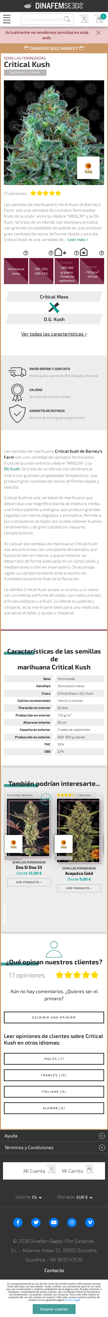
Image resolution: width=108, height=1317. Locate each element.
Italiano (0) (54, 1091)
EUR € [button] (82, 1197)
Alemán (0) (54, 1108)
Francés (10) (54, 1075)
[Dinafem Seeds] (54, 5)
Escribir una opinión (54, 1017)
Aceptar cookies (54, 1309)
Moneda (66, 1196)
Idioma (23, 1196)
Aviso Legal (73, 1299)
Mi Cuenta (83, 19)
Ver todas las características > (54, 334)
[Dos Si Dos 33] (28, 827)
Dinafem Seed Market (54, 48)
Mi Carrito (98, 19)
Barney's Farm (25, 72)
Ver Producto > (29, 882)
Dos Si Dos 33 (29, 867)
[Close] (98, 33)
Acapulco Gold (79, 873)
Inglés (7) (54, 1058)
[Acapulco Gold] (78, 830)
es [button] (35, 1197)
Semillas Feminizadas (25, 58)
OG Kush (12, 468)
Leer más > (78, 239)
